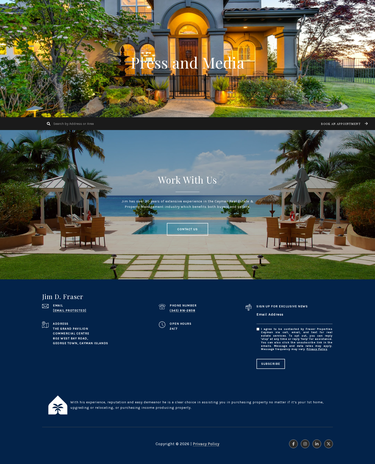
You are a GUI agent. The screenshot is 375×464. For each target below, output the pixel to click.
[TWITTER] (328, 444)
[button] (344, 123)
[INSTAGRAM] (305, 444)
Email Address (270, 314)
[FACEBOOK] (293, 444)
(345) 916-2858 (182, 310)
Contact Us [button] (187, 229)
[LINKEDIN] (316, 444)
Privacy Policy (317, 349)
